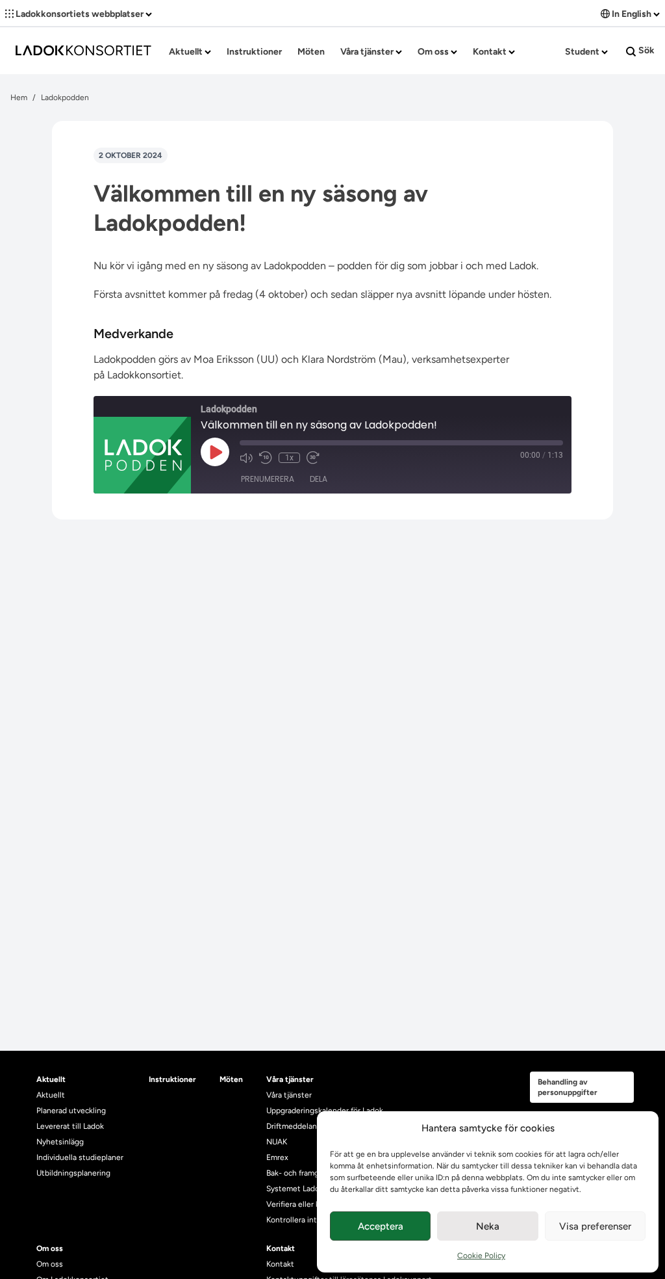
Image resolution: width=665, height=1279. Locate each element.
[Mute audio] (246, 458)
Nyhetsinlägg (60, 1141)
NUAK (276, 1141)
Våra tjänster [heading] (290, 1079)
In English (631, 14)
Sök (645, 50)
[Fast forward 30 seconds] (313, 457)
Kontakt (490, 51)
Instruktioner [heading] (172, 1079)
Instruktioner (254, 51)
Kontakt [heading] (280, 1248)
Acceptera (380, 1226)
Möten (311, 51)
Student (583, 51)
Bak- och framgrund (300, 1173)
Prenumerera (267, 478)
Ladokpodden (65, 97)
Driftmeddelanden (298, 1126)
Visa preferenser (595, 1226)
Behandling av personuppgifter (567, 1087)
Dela (318, 478)
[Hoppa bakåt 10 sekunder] (265, 457)
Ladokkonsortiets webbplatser (79, 14)
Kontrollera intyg (295, 1219)
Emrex (277, 1157)
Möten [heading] (231, 1079)
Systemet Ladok (294, 1188)
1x (289, 457)
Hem (18, 97)
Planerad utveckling (71, 1110)
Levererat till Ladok (70, 1126)
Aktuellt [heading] (51, 1079)
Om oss (434, 51)
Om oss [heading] (49, 1248)
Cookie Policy (481, 1255)
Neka (487, 1226)
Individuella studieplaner (80, 1157)
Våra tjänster (367, 51)
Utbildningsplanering (73, 1173)
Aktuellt (187, 51)
